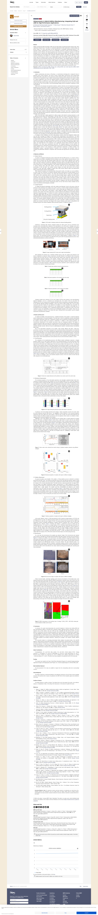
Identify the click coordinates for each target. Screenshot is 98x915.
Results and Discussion (15, 64)
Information (43, 2)
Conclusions (13, 66)
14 (57, 116)
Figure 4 (35, 391)
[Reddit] (46, 807)
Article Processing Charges (41, 895)
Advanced (85, 6)
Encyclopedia (65, 902)
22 (47, 132)
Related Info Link (13, 39)
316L (50, 68)
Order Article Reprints (74, 15)
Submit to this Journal (18, 20)
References (13, 74)
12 (42, 108)
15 (74, 122)
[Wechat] (44, 807)
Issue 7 (24, 10)
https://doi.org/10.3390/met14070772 (50, 33)
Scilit (64, 899)
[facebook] (41, 807)
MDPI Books (65, 896)
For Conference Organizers (55, 904)
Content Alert (85, 886)
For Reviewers (52, 896)
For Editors (52, 898)
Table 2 (72, 257)
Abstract (12, 60)
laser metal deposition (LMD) (70, 66)
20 (59, 126)
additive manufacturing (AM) (44, 66)
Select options (13, 900)
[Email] (35, 807)
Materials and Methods (15, 63)
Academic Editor (13, 32)
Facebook (78, 896)
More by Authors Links (14, 42)
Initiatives (60, 2)
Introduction (13, 61)
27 (44, 480)
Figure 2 (75, 235)
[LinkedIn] (39, 807)
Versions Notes (65, 39)
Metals (15, 10)
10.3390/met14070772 (31, 10)
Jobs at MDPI (38, 901)
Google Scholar (50, 690)
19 (57, 125)
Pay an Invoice (39, 896)
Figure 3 (35, 353)
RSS (80, 886)
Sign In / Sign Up (79, 2)
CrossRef (56, 690)
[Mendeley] (48, 807)
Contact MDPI (39, 899)
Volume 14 (20, 10)
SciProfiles (65, 901)
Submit (86, 2)
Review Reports (56, 39)
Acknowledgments (14, 71)
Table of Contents (14, 58)
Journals (31, 2)
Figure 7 (61, 488)
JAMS (64, 904)
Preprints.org (65, 898)
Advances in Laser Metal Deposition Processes (59, 37)
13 (58, 109)
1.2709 (53, 68)
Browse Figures (46, 39)
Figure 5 (50, 419)
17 (54, 125)
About (65, 2)
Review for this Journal (18, 23)
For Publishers (52, 901)
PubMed (46, 704)
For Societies (52, 902)
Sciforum (64, 895)
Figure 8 (35, 537)
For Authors (52, 895)
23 (48, 132)
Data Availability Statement (16, 70)
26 (52, 382)
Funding (12, 68)
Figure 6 (53, 422)
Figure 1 (70, 202)
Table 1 (49, 256)
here (39, 835)
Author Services (52, 2)
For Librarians (52, 899)
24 (49, 132)
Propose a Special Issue (18, 26)
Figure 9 (60, 581)
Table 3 (50, 262)
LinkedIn (77, 895)
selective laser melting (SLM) (57, 66)
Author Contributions (14, 67)
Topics (37, 2)
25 (37, 353)
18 (55, 125)
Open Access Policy (40, 898)
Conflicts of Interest (14, 73)
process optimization (44, 68)
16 (53, 125)
